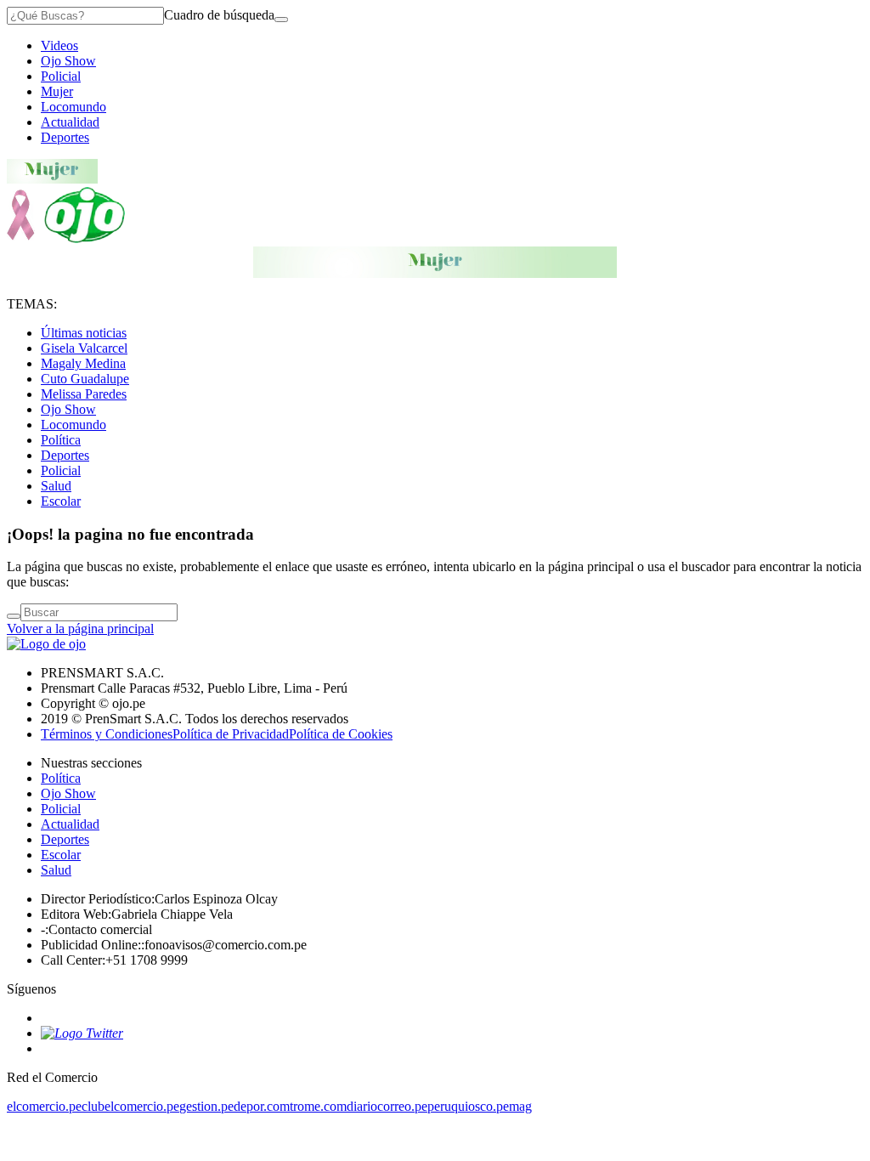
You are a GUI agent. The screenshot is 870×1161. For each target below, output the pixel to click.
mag (520, 1106)
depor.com (262, 1106)
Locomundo (73, 106)
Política (61, 440)
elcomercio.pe (44, 1106)
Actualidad (70, 122)
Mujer (57, 91)
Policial (61, 76)
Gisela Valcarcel (84, 348)
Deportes (65, 137)
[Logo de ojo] (66, 238)
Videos (59, 45)
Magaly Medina (83, 363)
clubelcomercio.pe (130, 1106)
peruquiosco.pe (468, 1106)
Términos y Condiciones (106, 734)
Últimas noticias (84, 333)
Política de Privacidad (230, 734)
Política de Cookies (341, 734)
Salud (56, 486)
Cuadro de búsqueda (219, 15)
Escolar (61, 501)
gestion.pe (206, 1106)
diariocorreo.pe (387, 1106)
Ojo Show (68, 61)
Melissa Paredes (84, 394)
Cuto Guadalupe (85, 378)
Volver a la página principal (80, 628)
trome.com (318, 1106)
